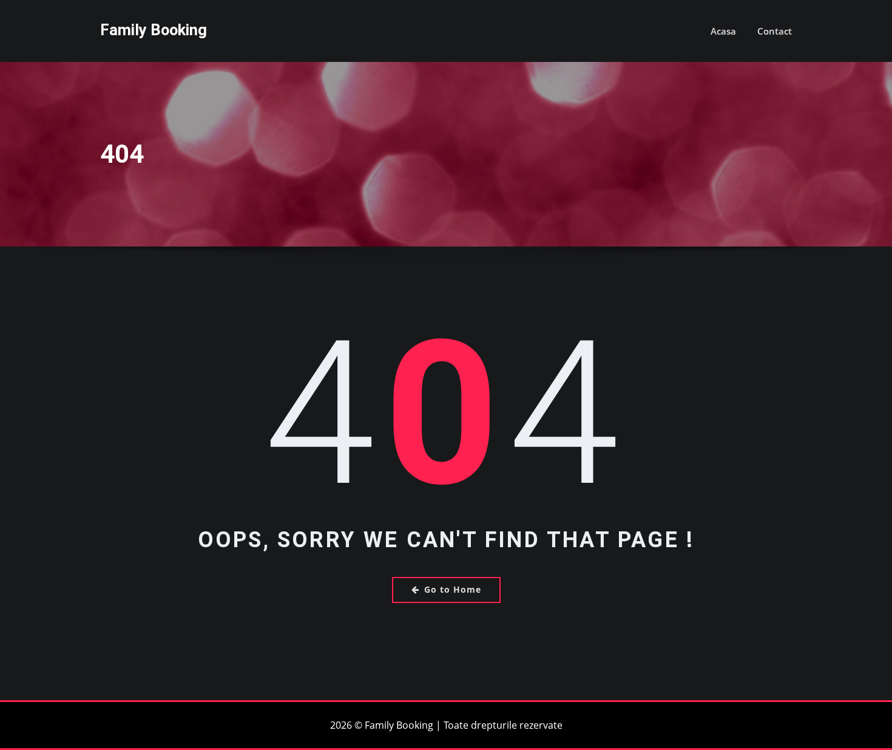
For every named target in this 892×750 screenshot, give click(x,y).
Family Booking (153, 30)
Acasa (723, 31)
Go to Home (452, 589)
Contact (774, 31)
